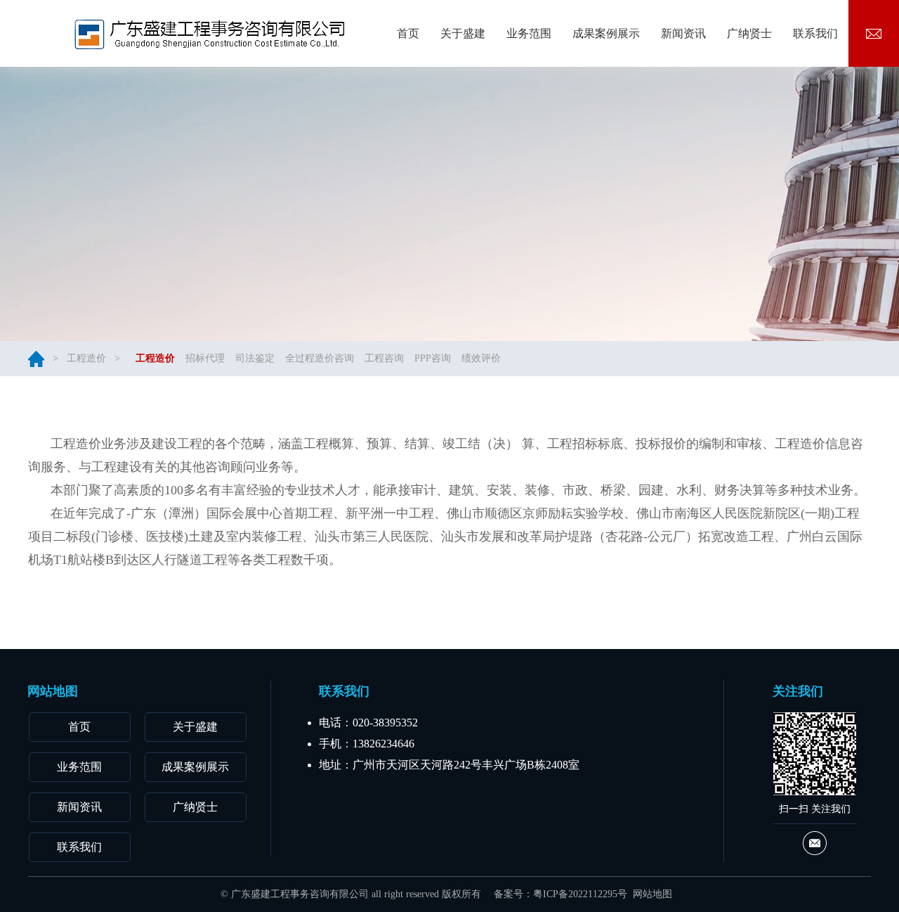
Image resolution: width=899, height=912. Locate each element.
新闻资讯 (79, 807)
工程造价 (86, 358)
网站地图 (652, 894)
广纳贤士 (195, 807)
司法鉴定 (255, 358)
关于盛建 (195, 727)
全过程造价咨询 (319, 358)
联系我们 (79, 847)
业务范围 (79, 767)
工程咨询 (384, 358)
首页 (79, 727)
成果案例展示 (195, 767)
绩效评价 (481, 358)
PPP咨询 (432, 358)
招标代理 (205, 358)
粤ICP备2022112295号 (580, 894)
